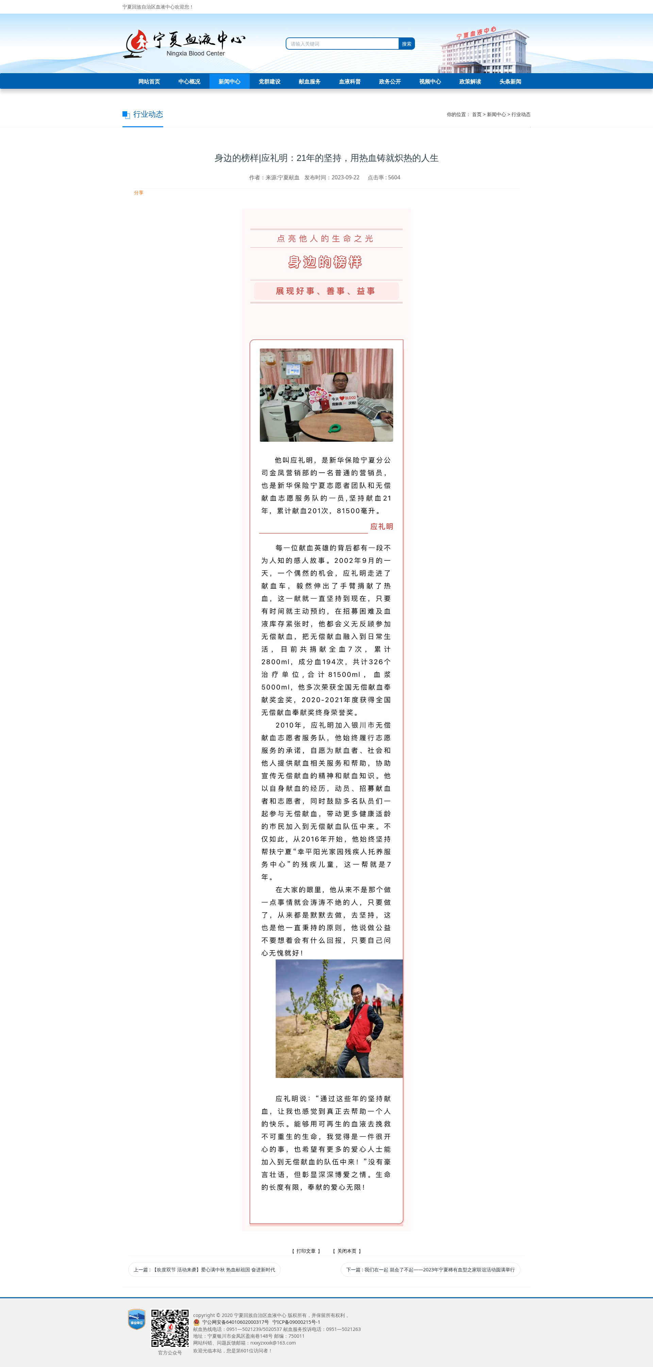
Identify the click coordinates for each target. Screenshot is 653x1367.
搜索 (407, 43)
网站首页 (149, 81)
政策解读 (470, 81)
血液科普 (350, 81)
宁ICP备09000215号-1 (296, 1322)
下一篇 (430, 1269)
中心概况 (189, 81)
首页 (477, 114)
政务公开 (390, 81)
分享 (138, 192)
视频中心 (430, 81)
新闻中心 (229, 81)
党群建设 (270, 81)
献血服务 (310, 81)
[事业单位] (137, 1318)
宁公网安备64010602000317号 (235, 1322)
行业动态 (521, 114)
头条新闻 (510, 81)
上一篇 (204, 1269)
